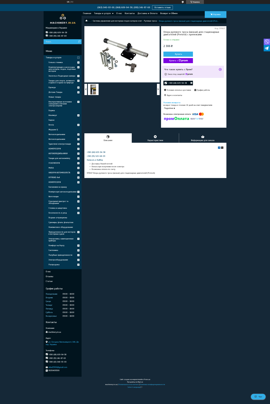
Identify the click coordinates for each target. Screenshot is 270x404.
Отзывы (49, 276)
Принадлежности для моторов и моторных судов (62, 233)
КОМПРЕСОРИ (55, 149)
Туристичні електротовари (60, 144)
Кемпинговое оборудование (61, 227)
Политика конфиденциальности (152, 384)
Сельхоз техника (56, 62)
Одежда (52, 87)
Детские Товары (55, 92)
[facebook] (219, 148)
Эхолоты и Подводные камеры (62, 76)
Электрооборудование (58, 260)
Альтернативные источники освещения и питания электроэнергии (60, 104)
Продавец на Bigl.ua (135, 382)
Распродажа (54, 264)
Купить (178, 54)
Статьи (49, 281)
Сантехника (53, 250)
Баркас (52, 120)
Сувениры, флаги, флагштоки (61, 222)
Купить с (173, 60)
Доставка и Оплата (148, 13)
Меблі (51, 168)
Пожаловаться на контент (129, 384)
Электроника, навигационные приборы (61, 240)
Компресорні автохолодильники (62, 192)
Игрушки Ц (53, 129)
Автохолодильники (57, 134)
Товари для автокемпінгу (59, 158)
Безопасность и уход (58, 213)
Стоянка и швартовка (58, 208)
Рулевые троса (150, 21)
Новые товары (55, 97)
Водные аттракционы (58, 217)
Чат (260, 397)
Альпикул (53, 115)
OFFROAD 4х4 (54, 177)
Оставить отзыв (162, 7)
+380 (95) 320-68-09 (96, 156)
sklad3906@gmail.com (58, 367)
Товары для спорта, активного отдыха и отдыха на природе (62, 81)
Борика (52, 110)
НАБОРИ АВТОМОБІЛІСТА (59, 172)
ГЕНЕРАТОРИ (54, 163)
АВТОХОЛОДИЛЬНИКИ (58, 153)
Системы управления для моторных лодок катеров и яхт (117, 21)
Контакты (130, 13)
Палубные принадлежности (60, 255)
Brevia (51, 125)
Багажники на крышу (58, 187)
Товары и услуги (102, 13)
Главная (87, 13)
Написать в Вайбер (95, 160)
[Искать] (79, 41)
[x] (222, 148)
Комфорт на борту (56, 245)
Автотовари (53, 196)
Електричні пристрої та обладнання (58, 202)
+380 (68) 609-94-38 (96, 152)
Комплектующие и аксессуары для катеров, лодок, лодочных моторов (62, 69)
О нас (119, 13)
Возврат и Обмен (169, 13)
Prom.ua (147, 379)
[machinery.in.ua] (62, 18)
